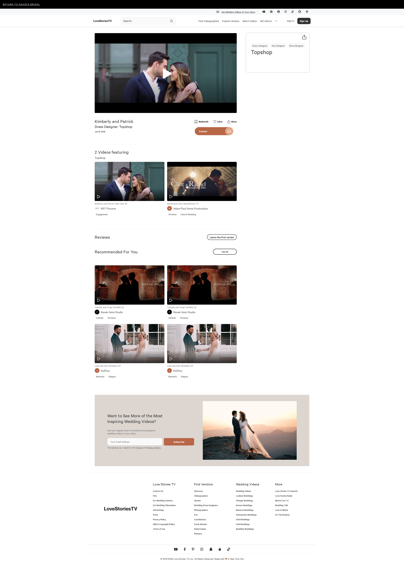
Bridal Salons (200, 528)
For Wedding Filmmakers (164, 505)
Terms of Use (159, 528)
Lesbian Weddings (244, 495)
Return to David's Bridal (21, 4)
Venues (197, 500)
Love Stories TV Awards (286, 490)
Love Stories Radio (283, 495)
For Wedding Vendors (163, 500)
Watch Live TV (282, 500)
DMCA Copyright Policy (164, 524)
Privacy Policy (153, 447)
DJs (196, 514)
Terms (139, 447)
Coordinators (200, 519)
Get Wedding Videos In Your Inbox (238, 11)
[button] (166, 73)
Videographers (201, 495)
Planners (198, 533)
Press (155, 514)
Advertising (158, 509)
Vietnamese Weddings (246, 514)
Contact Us (158, 490)
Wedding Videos (243, 490)
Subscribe (179, 441)
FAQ (155, 495)
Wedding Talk (281, 505)
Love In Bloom (281, 509)
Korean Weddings (244, 505)
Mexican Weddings (244, 509)
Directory (198, 490)
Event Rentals (200, 524)
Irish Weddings (243, 519)
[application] (166, 73)
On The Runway (282, 514)
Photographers (201, 509)
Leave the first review (222, 237)
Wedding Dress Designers (206, 505)
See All (225, 251)
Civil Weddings (243, 524)
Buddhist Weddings (245, 528)
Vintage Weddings (244, 500)
